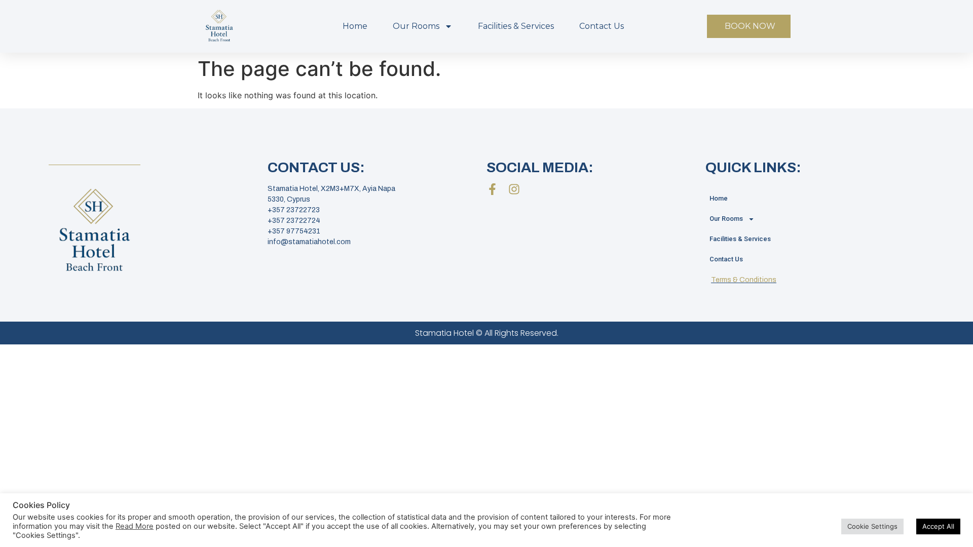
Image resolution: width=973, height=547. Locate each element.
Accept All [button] (938, 526)
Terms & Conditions (743, 280)
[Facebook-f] (492, 189)
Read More (135, 526)
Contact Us (601, 26)
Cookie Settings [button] (872, 526)
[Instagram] (514, 189)
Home (355, 26)
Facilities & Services (516, 26)
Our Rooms (416, 26)
